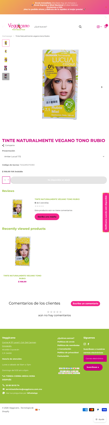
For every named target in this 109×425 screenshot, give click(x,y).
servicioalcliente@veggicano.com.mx (24, 389)
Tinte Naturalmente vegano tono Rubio (22, 277)
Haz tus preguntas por (22, 393)
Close (106, 7)
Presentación (8, 151)
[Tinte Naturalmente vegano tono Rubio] (22, 252)
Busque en (80, 26)
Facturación (63, 356)
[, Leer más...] (99, 27)
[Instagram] (84, 344)
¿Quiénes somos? (65, 338)
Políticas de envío (65, 342)
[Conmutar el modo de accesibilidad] (105, 17)
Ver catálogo (3, 27)
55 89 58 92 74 (12, 385)
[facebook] (88, 344)
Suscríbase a (93, 367)
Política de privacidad (68, 352)
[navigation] (5, 43)
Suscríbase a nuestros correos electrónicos (94, 351)
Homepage (7, 36)
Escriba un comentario (85, 303)
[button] (9, 177)
